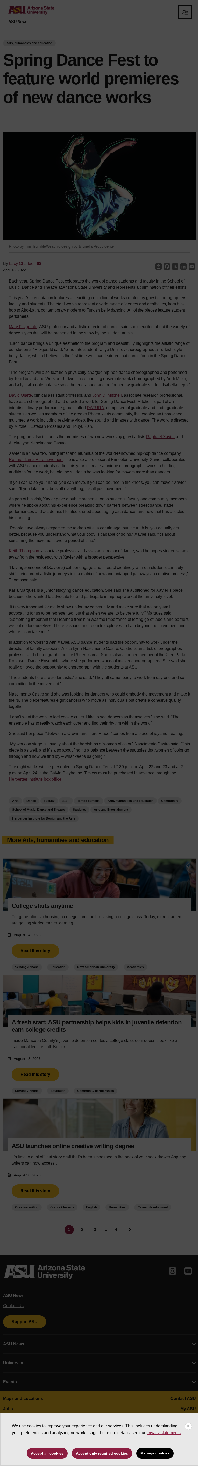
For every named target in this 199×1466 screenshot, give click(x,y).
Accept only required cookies (102, 1453)
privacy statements (163, 1432)
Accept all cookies (47, 1453)
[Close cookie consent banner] (188, 1426)
